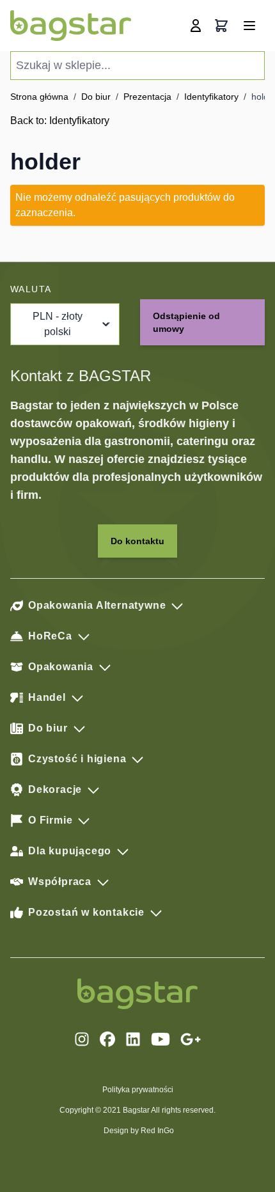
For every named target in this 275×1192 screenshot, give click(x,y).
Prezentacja (147, 96)
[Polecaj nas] (190, 1039)
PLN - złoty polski (57, 324)
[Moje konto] (195, 25)
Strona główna (39, 96)
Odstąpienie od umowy (186, 322)
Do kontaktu (137, 541)
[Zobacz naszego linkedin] (133, 1039)
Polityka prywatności (137, 1089)
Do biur (96, 96)
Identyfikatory (211, 96)
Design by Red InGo (139, 1130)
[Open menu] (249, 25)
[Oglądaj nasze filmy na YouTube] (160, 1039)
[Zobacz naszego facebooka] (107, 1039)
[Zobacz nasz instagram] (82, 1039)
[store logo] (70, 25)
